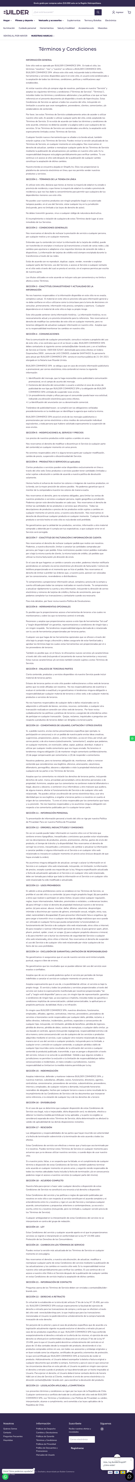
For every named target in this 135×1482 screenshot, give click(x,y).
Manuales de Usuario (45, 1455)
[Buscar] (98, 12)
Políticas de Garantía (45, 1436)
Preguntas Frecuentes (13, 1436)
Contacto (7, 1432)
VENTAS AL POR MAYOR (15, 36)
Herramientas (46, 28)
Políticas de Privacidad (46, 1444)
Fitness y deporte (24, 20)
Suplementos (73, 20)
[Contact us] (5, 1477)
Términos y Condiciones (46, 1440)
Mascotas (102, 28)
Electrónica (110, 20)
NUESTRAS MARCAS (42, 36)
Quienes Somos (10, 1428)
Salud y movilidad (65, 28)
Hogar (6, 20)
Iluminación (9, 28)
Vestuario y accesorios (50, 20)
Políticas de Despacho (46, 1428)
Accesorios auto (86, 28)
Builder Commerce (67, 1471)
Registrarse (77, 1448)
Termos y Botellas (92, 20)
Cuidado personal (27, 28)
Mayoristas (8, 1440)
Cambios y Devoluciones (47, 1432)
